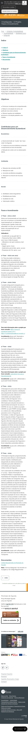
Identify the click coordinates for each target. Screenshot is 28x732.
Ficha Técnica (12, 696)
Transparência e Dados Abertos (9, 702)
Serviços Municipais (19, 697)
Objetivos (5, 50)
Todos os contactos (9, 620)
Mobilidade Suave (21, 33)
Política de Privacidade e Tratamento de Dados (13, 706)
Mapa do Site (4, 696)
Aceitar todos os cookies (10, 11)
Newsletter (4, 676)
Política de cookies (20, 3)
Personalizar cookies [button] (8, 7)
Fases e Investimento (8, 57)
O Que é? (5, 47)
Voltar (6, 578)
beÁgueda (7, 35)
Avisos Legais (21, 702)
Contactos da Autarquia (7, 697)
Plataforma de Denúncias (7, 711)
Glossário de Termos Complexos (9, 703)
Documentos (6, 59)
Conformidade (13, 700)
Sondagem (4, 681)
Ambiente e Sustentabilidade (15, 31)
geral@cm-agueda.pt (11, 608)
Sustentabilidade (8, 33)
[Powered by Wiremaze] (24, 716)
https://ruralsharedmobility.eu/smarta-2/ (13, 333)
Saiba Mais (20, 631)
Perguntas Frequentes (6, 674)
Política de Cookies (6, 708)
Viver (2, 31)
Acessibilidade (5, 700)
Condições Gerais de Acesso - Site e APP (11, 710)
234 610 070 (9, 604)
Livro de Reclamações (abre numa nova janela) (6, 692)
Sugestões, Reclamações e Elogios (10, 679)
